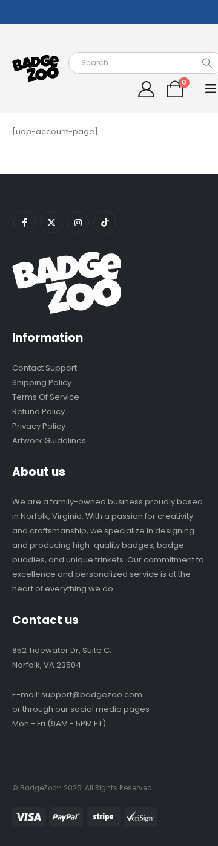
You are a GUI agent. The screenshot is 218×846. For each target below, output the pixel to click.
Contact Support (44, 368)
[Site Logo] (36, 68)
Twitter (51, 222)
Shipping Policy (41, 382)
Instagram (78, 222)
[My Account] (146, 89)
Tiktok (104, 222)
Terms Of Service (45, 397)
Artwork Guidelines (49, 440)
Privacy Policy (38, 426)
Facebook (24, 222)
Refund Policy (38, 411)
